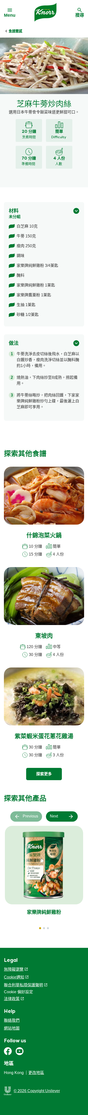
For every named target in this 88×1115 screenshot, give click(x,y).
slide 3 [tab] (48, 928)
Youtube (19, 1051)
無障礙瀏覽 (13, 969)
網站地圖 (12, 1028)
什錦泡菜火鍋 (44, 536)
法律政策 (12, 999)
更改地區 (36, 1073)
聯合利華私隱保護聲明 (23, 985)
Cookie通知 (14, 977)
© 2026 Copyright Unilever (37, 1091)
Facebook (8, 1051)
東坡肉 (44, 636)
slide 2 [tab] (44, 928)
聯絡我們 (12, 1020)
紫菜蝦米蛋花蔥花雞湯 (44, 736)
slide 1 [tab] (40, 928)
